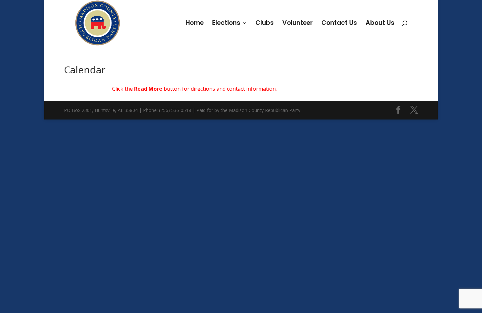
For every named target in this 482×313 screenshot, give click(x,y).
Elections (226, 24)
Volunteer (297, 24)
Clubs (264, 24)
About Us (380, 24)
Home (195, 24)
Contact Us (339, 24)
